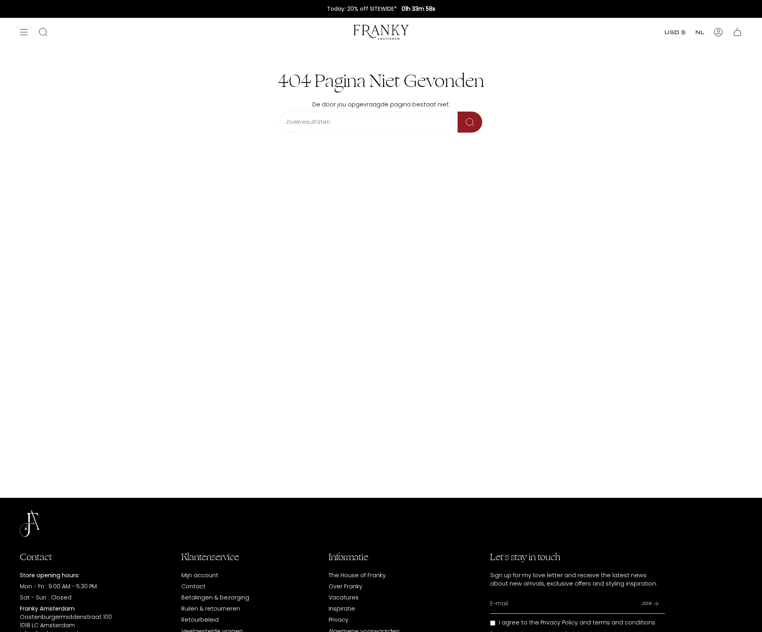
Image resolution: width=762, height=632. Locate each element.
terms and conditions (624, 622)
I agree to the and (577, 622)
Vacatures (344, 597)
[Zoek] (470, 122)
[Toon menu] (24, 32)
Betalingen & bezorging (215, 597)
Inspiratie (342, 609)
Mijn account (199, 575)
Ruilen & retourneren (210, 609)
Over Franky (345, 586)
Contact (193, 586)
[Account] (718, 32)
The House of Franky (357, 575)
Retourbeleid (200, 620)
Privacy (338, 620)
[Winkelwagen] (737, 32)
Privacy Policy (559, 622)
